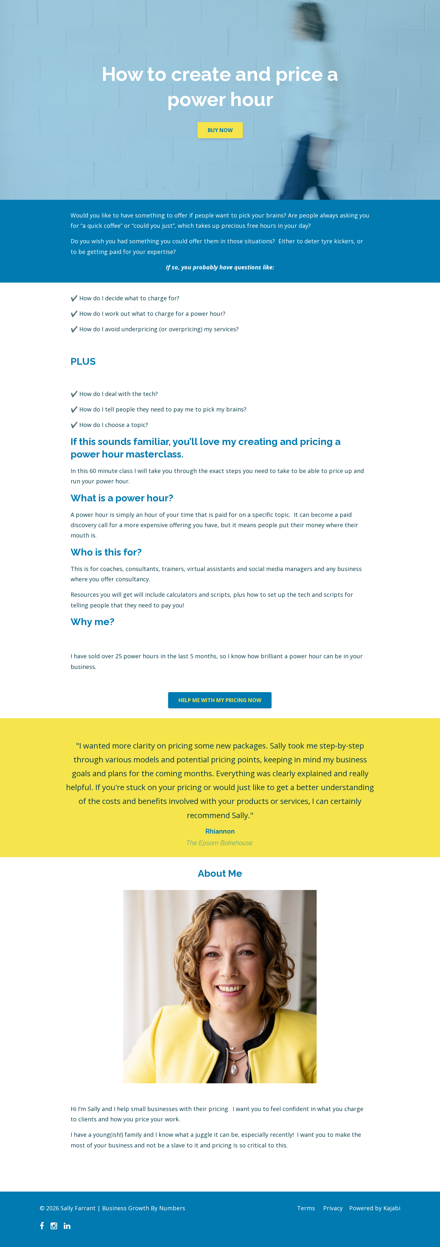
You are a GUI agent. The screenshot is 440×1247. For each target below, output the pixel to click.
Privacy (333, 1208)
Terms (306, 1208)
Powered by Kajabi (374, 1208)
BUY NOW (220, 130)
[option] (220, 787)
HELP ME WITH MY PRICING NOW (219, 700)
